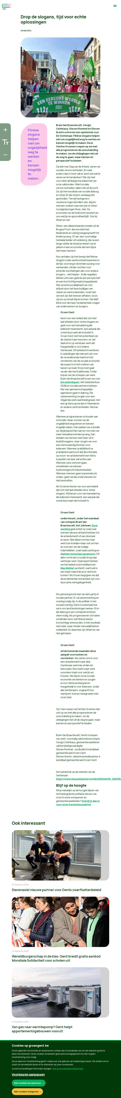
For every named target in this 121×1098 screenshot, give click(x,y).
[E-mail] (4, 158)
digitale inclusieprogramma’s (77, 554)
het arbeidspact (69, 382)
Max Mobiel (67, 568)
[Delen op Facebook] (4, 141)
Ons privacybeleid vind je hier (67, 1068)
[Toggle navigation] (115, 7)
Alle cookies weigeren (26, 1091)
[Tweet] (4, 149)
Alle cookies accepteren (27, 1083)
